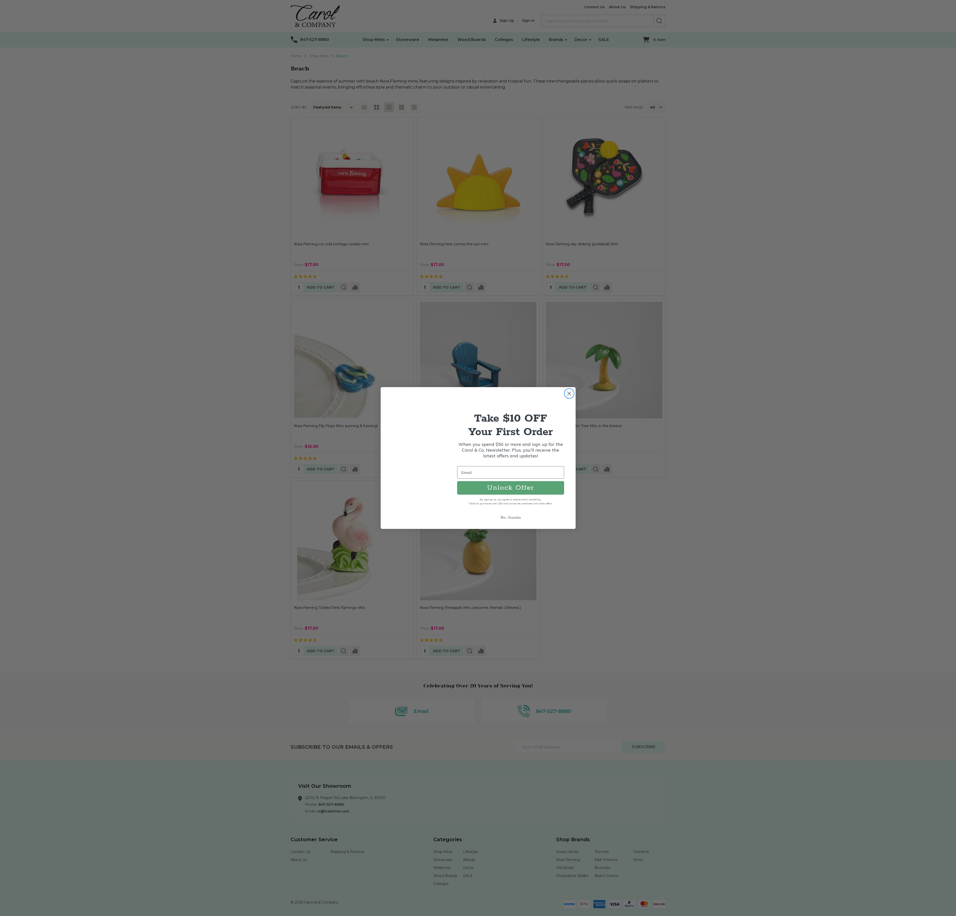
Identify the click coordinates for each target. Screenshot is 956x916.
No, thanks (510, 517)
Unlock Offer (510, 487)
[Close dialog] (569, 393)
